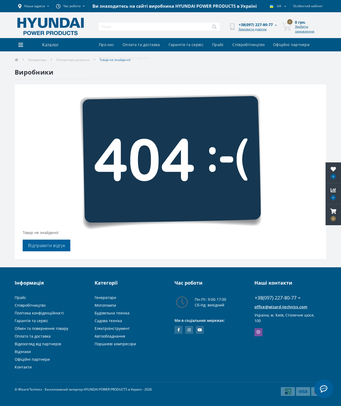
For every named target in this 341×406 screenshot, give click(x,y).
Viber (258, 332)
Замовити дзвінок (252, 29)
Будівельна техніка (112, 312)
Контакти (23, 367)
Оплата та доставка (141, 44)
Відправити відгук (46, 245)
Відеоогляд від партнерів (123, 57)
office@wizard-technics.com (280, 306)
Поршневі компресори (115, 343)
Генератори (37, 60)
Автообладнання (110, 336)
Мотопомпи (105, 305)
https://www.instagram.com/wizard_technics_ (189, 330)
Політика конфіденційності (39, 312)
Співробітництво (248, 44)
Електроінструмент (112, 328)
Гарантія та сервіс (186, 44)
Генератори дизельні (73, 60)
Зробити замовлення (304, 29)
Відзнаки (23, 351)
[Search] (214, 27)
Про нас (106, 44)
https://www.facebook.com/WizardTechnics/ (178, 330)
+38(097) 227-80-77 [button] (276, 298)
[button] (333, 214)
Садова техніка (108, 320)
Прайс (218, 44)
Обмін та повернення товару (41, 328)
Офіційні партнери (291, 44)
